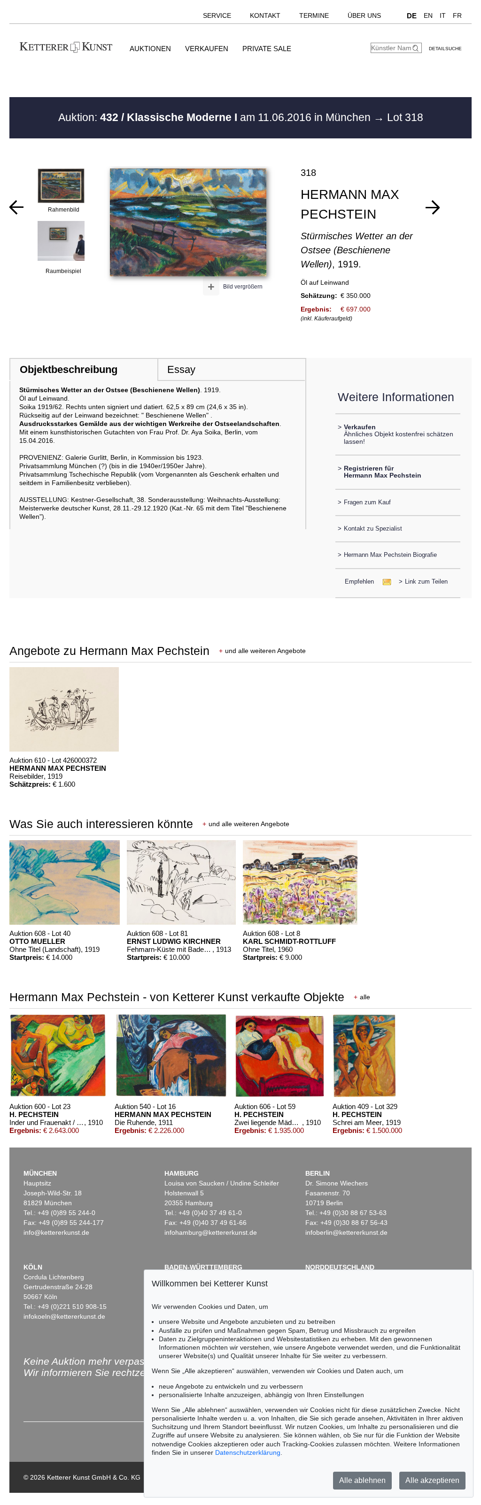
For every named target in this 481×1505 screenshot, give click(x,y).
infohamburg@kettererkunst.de (210, 1232)
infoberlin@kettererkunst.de (346, 1232)
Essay (181, 369)
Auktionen (150, 49)
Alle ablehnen (362, 1480)
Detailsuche (445, 48)
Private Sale (266, 49)
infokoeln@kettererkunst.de (64, 1316)
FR (457, 15)
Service (217, 15)
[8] (433, 207)
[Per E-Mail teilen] (384, 581)
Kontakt (265, 15)
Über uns (364, 15)
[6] (16, 207)
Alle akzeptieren (432, 1480)
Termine (314, 15)
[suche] (416, 48)
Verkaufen (206, 49)
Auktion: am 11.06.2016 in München (215, 117)
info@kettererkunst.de (56, 1232)
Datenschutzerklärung (247, 1452)
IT (443, 15)
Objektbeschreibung (68, 369)
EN (428, 15)
